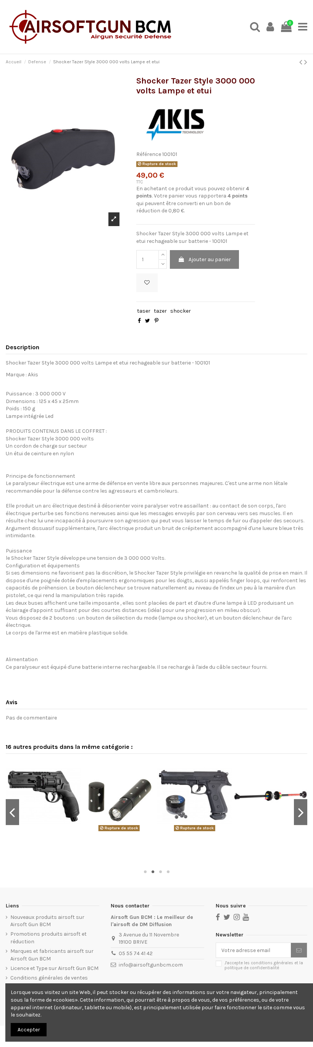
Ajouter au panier (210, 259)
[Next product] (305, 62)
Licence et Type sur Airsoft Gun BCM (54, 968)
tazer (160, 311)
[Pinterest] (156, 321)
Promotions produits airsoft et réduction (48, 938)
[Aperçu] (44, 831)
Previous (12, 812)
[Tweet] (147, 321)
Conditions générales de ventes (49, 978)
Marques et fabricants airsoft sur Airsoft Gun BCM (52, 955)
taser (143, 311)
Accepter (29, 1029)
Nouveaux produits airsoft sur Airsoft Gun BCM (47, 921)
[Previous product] (301, 62)
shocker (180, 311)
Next (300, 812)
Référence (148, 154)
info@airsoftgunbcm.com (151, 965)
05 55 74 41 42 (136, 953)
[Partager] (139, 321)
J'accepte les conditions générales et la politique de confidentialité (263, 965)
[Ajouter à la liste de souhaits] (147, 282)
